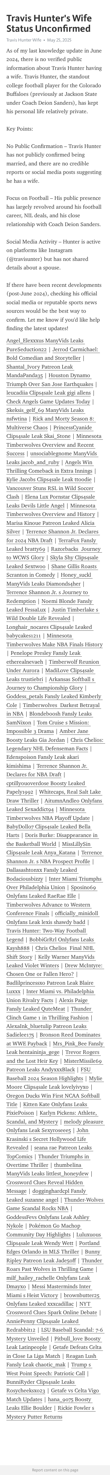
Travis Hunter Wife (23, 40)
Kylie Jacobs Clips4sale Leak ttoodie (49, 479)
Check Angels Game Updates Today (48, 401)
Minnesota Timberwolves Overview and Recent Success (54, 445)
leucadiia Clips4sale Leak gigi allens (48, 392)
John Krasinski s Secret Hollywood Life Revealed (48, 1139)
